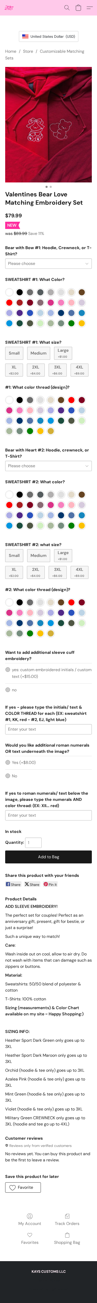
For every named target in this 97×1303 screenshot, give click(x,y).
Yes (24, 762)
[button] (9, 8)
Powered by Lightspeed (48, 1289)
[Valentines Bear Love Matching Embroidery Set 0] (48, 124)
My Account (29, 1223)
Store (28, 51)
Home (10, 51)
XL (14, 369)
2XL (35, 369)
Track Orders (67, 1223)
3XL (57, 369)
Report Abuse (48, 1280)
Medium (39, 353)
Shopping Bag (67, 1242)
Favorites (30, 1242)
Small (14, 353)
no (14, 690)
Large (63, 353)
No (14, 776)
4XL (79, 369)
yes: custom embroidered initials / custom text (52, 673)
